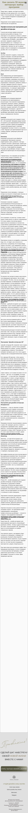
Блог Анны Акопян (14, 787)
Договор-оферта (14, 810)
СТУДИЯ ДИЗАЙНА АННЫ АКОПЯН (14, 784)
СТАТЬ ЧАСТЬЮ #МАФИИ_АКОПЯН (14, 769)
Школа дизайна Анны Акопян (14, 789)
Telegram (14, 795)
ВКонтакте (14, 792)
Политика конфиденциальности (15, 809)
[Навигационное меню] (26, 2)
